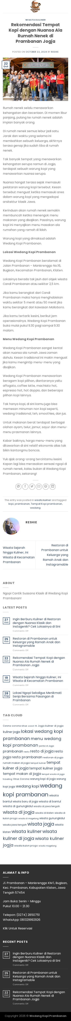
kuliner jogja (11, 732)
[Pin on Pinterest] (46, 487)
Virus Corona (21, 779)
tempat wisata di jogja (53, 774)
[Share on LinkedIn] (52, 487)
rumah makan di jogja (16, 763)
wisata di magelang (28, 818)
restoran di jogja (53, 757)
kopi (11, 503)
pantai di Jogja (46, 746)
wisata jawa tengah (15, 824)
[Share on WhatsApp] (18, 487)
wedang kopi (27, 786)
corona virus (19, 725)
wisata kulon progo (26, 845)
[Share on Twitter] (32, 487)
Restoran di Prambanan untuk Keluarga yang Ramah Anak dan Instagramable (54, 555)
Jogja (41, 725)
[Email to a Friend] (39, 487)
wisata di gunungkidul (18, 806)
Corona (7, 725)
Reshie (55, 51)
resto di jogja (42, 751)
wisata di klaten (44, 812)
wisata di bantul (50, 801)
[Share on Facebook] (25, 487)
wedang (35, 507)
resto (26, 751)
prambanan (22, 503)
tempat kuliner (38, 763)
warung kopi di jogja (43, 779)
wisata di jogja (18, 812)
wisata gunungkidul (52, 818)
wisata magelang (47, 845)
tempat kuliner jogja (45, 768)
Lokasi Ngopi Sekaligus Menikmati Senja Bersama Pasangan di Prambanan (37, 696)
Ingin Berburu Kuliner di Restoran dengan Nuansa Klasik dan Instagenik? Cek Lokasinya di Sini (37, 622)
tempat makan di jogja (22, 773)
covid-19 (32, 725)
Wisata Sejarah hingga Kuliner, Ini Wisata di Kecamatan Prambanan (38, 679)
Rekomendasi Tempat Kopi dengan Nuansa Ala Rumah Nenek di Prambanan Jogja (39, 661)
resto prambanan (27, 757)
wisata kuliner (35, 19)
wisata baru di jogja (25, 801)
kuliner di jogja (54, 726)
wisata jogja (40, 824)
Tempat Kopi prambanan (46, 503)
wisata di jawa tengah (47, 806)
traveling (7, 779)
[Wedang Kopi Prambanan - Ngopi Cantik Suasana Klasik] (36, 6)
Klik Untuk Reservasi (17, 928)
